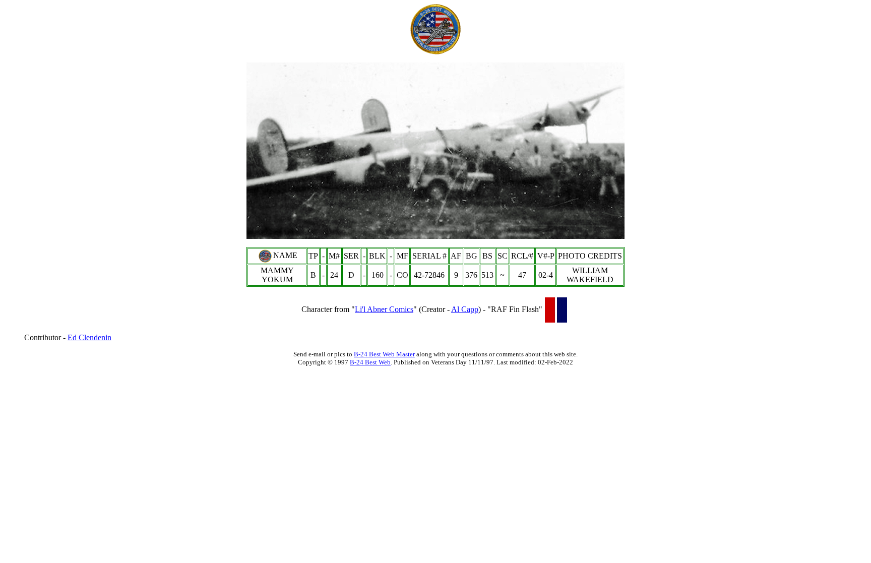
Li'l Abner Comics (384, 309)
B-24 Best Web (370, 362)
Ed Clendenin (89, 337)
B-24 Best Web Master (384, 354)
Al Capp (464, 309)
